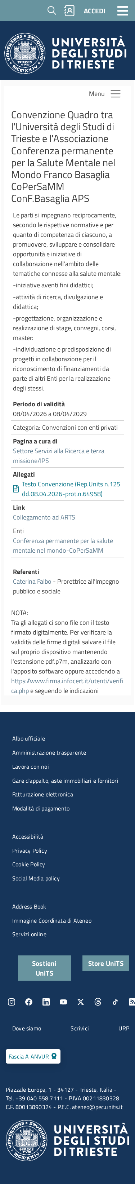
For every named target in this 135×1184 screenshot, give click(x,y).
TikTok (115, 1002)
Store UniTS (105, 963)
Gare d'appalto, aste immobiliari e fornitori (65, 780)
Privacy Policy (29, 850)
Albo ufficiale (28, 738)
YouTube (63, 1002)
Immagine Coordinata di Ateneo (51, 920)
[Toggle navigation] (122, 10)
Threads (98, 1002)
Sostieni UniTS (44, 968)
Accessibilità (28, 836)
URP (123, 1028)
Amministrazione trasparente (49, 752)
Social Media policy (36, 878)
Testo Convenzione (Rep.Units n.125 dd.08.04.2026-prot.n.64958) (71, 489)
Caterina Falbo (32, 581)
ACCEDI (94, 10)
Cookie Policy (28, 864)
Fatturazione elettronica (42, 794)
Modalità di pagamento (40, 808)
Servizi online (29, 934)
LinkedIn (46, 1002)
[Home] (65, 55)
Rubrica (69, 10)
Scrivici (80, 1028)
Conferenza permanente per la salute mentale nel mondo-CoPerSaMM (63, 545)
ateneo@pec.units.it (97, 1107)
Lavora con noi (30, 766)
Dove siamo (26, 1028)
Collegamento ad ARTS (44, 517)
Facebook (29, 1002)
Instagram (11, 1002)
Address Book (29, 906)
